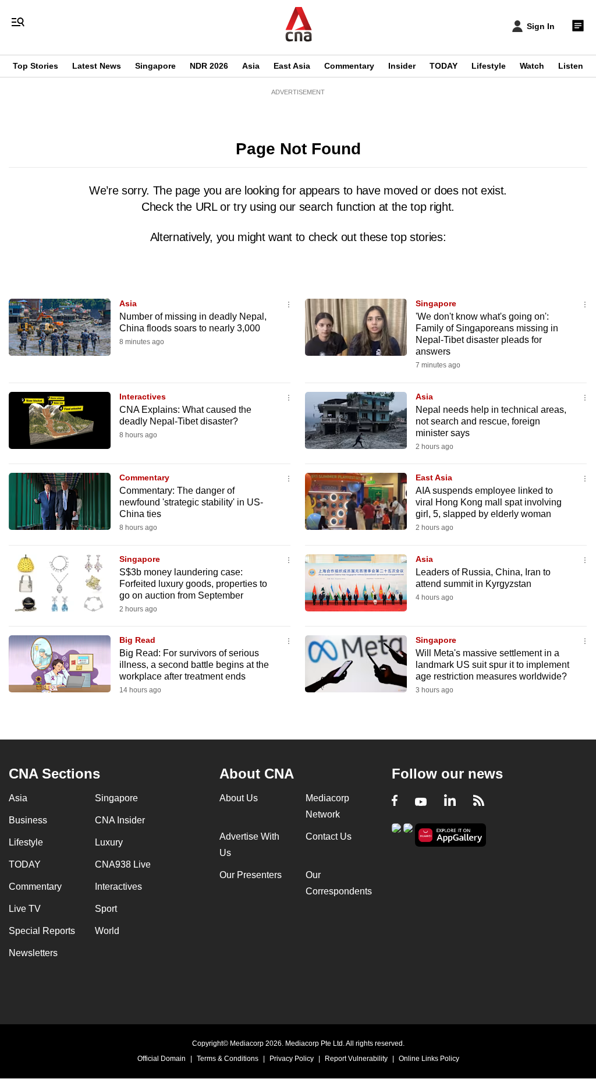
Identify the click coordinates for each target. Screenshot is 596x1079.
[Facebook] (395, 801)
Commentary (349, 65)
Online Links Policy (429, 1059)
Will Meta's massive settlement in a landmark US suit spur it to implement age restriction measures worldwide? (492, 664)
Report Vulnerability (356, 1059)
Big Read (137, 640)
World (107, 931)
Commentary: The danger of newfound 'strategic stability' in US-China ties (191, 502)
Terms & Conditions (227, 1059)
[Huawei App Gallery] (450, 835)
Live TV (25, 909)
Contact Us (329, 836)
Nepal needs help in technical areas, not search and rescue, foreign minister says (491, 421)
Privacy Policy (291, 1059)
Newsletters (33, 953)
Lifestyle (488, 65)
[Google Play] (396, 834)
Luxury (109, 842)
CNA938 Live (123, 864)
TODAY (443, 65)
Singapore (155, 65)
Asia (251, 65)
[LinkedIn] (450, 801)
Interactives (142, 396)
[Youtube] (421, 801)
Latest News (96, 65)
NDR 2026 (209, 65)
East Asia (292, 65)
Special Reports (42, 931)
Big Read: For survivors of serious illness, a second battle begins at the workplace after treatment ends (194, 664)
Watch (532, 65)
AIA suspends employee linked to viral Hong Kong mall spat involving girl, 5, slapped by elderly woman (489, 502)
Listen (570, 65)
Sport (106, 909)
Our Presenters (250, 875)
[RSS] (478, 801)
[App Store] (408, 834)
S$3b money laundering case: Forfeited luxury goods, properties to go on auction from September (193, 583)
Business (28, 820)
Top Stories (35, 65)
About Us (238, 798)
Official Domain (161, 1059)
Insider (402, 65)
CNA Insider (120, 820)
